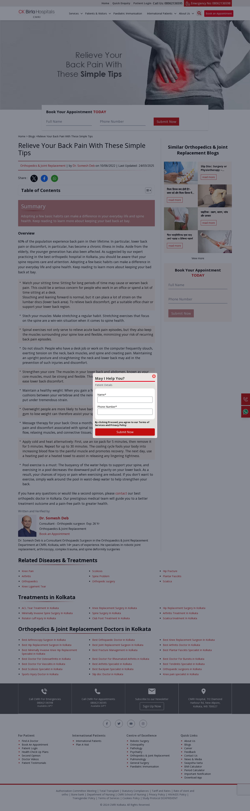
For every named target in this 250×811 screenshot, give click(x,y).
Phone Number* (107, 406)
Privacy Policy (118, 425)
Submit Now (125, 432)
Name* (101, 394)
